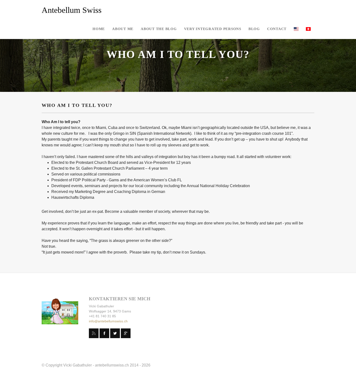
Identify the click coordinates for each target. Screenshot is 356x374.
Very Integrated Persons (212, 29)
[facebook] (104, 333)
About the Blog (159, 29)
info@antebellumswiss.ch (108, 321)
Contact (276, 29)
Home (99, 29)
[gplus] (126, 333)
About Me (122, 29)
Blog (254, 29)
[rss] (94, 333)
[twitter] (115, 333)
